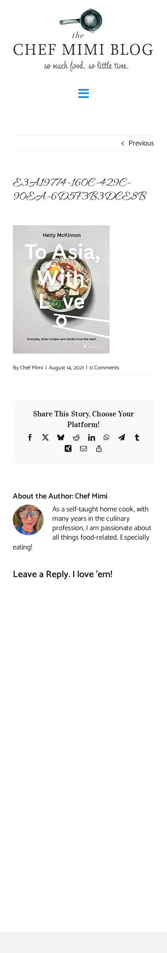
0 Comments (104, 367)
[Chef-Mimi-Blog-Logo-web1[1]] (83, 9)
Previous (141, 143)
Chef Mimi (31, 367)
